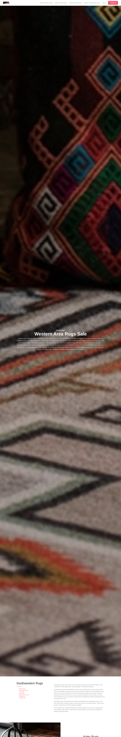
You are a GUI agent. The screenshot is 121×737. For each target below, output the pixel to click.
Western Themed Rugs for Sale (92, 2)
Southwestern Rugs (23, 690)
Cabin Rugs (21, 693)
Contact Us (113, 2)
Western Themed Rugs (61, 2)
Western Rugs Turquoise (75, 2)
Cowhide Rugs (22, 697)
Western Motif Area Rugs (46, 2)
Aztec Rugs (21, 691)
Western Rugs (22, 688)
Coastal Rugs (22, 696)
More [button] (104, 2)
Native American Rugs (24, 694)
